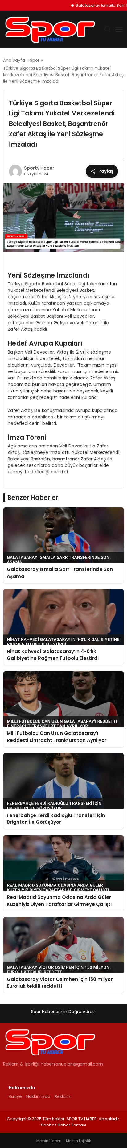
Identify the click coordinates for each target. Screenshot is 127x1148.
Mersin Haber (48, 1140)
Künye (15, 1096)
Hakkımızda (38, 1096)
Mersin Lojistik (78, 1140)
